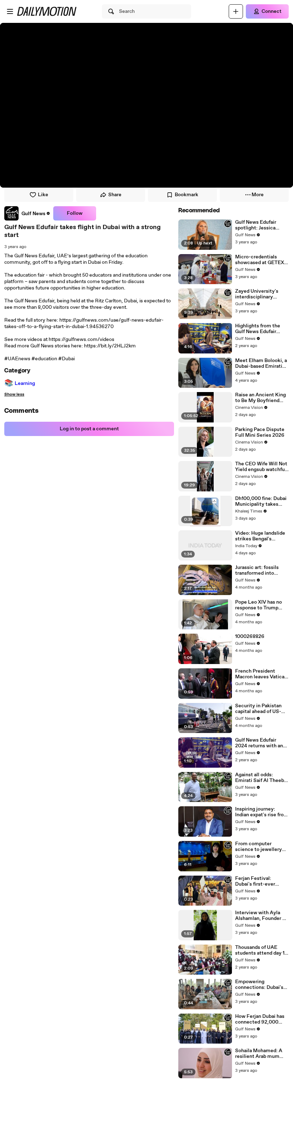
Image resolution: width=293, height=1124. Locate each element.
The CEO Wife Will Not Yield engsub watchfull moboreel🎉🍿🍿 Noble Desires (261, 466)
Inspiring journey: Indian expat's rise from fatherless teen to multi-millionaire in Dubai (261, 812)
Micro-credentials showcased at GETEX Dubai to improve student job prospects (260, 260)
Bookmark (186, 195)
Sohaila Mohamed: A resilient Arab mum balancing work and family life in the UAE (259, 1053)
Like (43, 195)
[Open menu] (10, 11)
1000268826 (249, 636)
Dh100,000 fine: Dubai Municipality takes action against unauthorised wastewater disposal (261, 501)
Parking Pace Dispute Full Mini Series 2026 (259, 432)
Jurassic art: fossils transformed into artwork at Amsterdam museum (261, 570)
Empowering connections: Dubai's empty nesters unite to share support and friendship (261, 984)
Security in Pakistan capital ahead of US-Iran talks (258, 708)
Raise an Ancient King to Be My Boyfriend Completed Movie (260, 397)
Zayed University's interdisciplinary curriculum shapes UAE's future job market (256, 294)
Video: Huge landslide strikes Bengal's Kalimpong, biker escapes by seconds (260, 536)
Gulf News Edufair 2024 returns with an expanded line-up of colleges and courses (259, 743)
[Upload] (236, 11)
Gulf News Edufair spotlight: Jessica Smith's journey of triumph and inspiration (262, 225)
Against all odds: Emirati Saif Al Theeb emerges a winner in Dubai (259, 777)
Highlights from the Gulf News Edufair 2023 (257, 329)
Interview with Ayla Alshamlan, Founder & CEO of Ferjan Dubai (260, 915)
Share (114, 195)
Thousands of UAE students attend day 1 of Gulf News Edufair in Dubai (261, 950)
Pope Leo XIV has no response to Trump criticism (258, 605)
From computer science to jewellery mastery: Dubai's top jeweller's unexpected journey (260, 846)
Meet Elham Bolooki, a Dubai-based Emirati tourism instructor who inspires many (261, 363)
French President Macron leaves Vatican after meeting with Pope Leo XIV (261, 674)
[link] (27, 213)
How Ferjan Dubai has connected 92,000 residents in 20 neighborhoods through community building (262, 1019)
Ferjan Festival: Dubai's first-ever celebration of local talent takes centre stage (257, 881)
